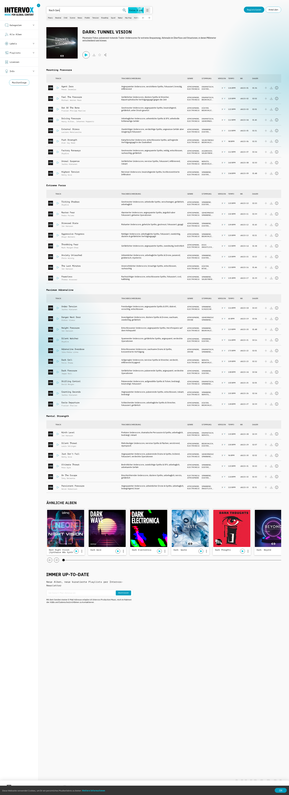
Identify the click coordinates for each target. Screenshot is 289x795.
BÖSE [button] (204, 268)
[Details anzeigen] (276, 88)
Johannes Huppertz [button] (85, 121)
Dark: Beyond (264, 550)
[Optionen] (81, 551)
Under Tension (69, 306)
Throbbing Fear (69, 244)
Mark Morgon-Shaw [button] (69, 248)
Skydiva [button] (65, 153)
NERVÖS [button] (205, 161)
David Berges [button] (67, 384)
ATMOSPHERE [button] (193, 87)
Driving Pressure (71, 118)
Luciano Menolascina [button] (71, 132)
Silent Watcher (69, 338)
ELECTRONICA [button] (193, 89)
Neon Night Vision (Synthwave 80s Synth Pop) (61, 551)
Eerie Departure (70, 402)
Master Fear (68, 212)
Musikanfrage (19, 82)
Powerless (66, 276)
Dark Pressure (69, 370)
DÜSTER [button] (205, 89)
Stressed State (69, 223)
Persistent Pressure (72, 486)
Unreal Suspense (70, 161)
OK (280, 790)
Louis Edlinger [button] (68, 446)
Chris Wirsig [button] (67, 258)
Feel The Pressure (71, 97)
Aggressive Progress (72, 234)
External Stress (70, 129)
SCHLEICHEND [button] (208, 309)
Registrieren (254, 9)
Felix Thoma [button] (67, 363)
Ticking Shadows (70, 202)
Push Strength (69, 140)
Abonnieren (123, 593)
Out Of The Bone (70, 108)
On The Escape (69, 475)
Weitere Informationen (93, 790)
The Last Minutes (71, 266)
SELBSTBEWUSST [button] (209, 140)
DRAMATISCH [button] (207, 87)
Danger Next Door (71, 317)
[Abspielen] (86, 55)
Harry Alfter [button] (67, 121)
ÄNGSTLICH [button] (207, 247)
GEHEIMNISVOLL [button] (209, 121)
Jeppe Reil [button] (66, 374)
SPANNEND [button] (206, 129)
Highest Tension (70, 172)
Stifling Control (71, 381)
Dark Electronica (141, 550)
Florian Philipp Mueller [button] (73, 111)
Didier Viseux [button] (68, 320)
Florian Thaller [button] (69, 406)
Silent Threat (69, 443)
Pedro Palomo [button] (67, 215)
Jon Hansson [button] (67, 226)
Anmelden (273, 9)
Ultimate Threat (70, 464)
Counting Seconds (71, 392)
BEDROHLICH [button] (207, 100)
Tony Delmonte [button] (68, 478)
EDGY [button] (204, 245)
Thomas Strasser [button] (69, 280)
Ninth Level (68, 432)
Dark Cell (66, 360)
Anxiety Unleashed (71, 255)
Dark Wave (95, 550)
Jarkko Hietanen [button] (69, 164)
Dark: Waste (180, 550)
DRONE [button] (190, 320)
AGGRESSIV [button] (207, 151)
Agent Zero (67, 86)
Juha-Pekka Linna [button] (69, 352)
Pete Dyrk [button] (66, 468)
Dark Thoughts (223, 550)
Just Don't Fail (70, 454)
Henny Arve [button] (66, 175)
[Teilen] (105, 55)
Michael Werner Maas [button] (71, 100)
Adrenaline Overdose (72, 349)
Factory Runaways (71, 150)
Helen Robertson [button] (69, 489)
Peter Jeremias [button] (68, 89)
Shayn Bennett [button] (68, 237)
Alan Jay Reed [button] (68, 143)
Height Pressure (70, 328)
